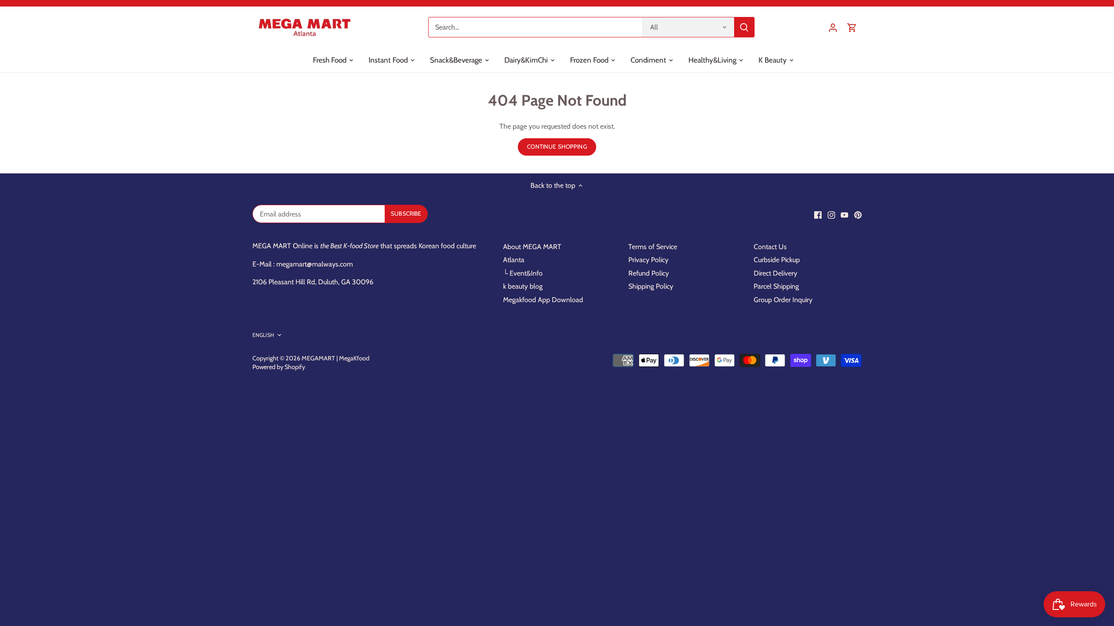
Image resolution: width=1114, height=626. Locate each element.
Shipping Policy (650, 286)
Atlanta (513, 260)
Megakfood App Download (543, 300)
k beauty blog (523, 286)
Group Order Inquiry (783, 300)
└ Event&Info (523, 273)
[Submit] (744, 27)
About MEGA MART (532, 247)
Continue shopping (557, 146)
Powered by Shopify (278, 367)
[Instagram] (831, 215)
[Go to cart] (852, 27)
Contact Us (770, 247)
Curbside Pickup (777, 260)
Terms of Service (652, 247)
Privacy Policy (648, 260)
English (263, 335)
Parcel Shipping (776, 286)
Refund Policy (648, 273)
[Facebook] (818, 215)
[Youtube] (844, 215)
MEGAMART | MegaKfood (335, 358)
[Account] (832, 27)
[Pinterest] (858, 215)
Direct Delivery (775, 273)
